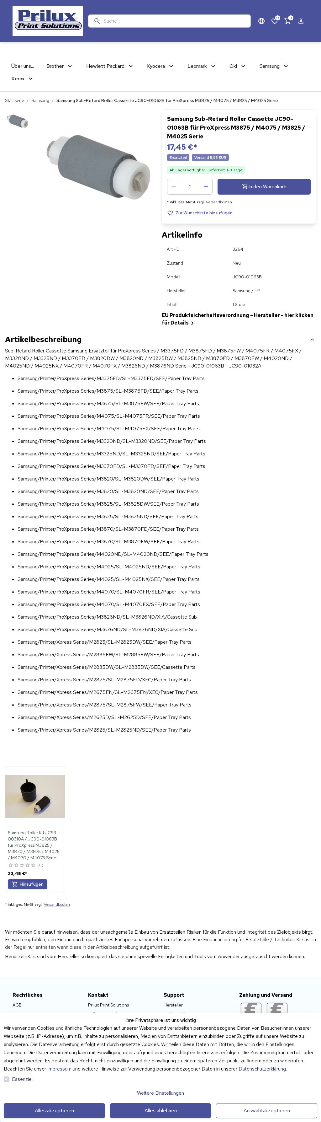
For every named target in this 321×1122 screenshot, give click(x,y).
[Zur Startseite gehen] (48, 21)
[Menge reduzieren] (173, 186)
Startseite (14, 100)
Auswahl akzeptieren (267, 1110)
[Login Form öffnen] (301, 21)
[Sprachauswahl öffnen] (261, 21)
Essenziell (23, 1079)
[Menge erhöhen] (206, 186)
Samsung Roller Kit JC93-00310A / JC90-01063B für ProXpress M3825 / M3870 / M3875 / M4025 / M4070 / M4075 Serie (34, 845)
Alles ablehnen (161, 1110)
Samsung (40, 100)
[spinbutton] (189, 186)
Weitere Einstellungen (160, 1093)
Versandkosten (219, 202)
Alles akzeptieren (54, 1110)
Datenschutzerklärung (262, 1069)
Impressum (59, 1069)
